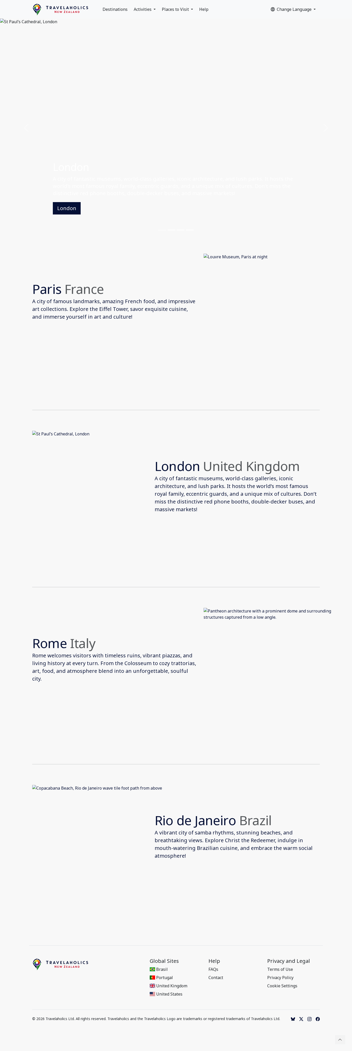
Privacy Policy (280, 977)
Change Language (295, 9)
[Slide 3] (181, 230)
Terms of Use (280, 969)
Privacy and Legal (288, 961)
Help (203, 9)
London (66, 208)
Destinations (115, 9)
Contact (215, 977)
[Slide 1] (162, 230)
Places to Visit (176, 9)
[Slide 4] (190, 230)
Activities (143, 9)
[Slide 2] (171, 230)
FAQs (213, 969)
